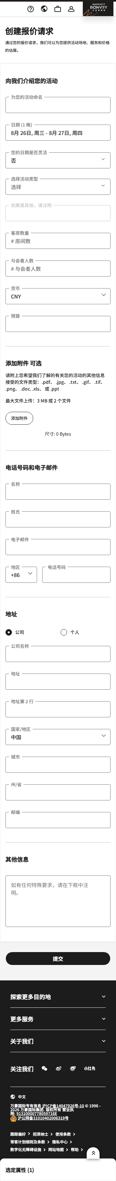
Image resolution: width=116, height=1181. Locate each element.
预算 (15, 315)
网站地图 (56, 1149)
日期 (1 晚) (21, 124)
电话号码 (57, 567)
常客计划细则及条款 (27, 1142)
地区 (15, 567)
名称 (15, 484)
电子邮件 (20, 539)
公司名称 (20, 645)
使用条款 (63, 1134)
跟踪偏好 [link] (18, 1134)
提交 (58, 958)
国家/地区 (21, 729)
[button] (103, 158)
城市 (15, 756)
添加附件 (19, 418)
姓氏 (15, 511)
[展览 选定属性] (93, 1153)
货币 (15, 288)
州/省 (16, 784)
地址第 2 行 (22, 701)
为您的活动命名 (27, 96)
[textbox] (58, 105)
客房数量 (20, 232)
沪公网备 (25, 1117)
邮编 (15, 812)
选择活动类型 (24, 178)
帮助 (75, 1149)
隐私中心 (60, 1142)
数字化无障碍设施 (25, 1149)
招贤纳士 (40, 1134)
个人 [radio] (74, 632)
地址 (15, 673)
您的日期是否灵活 (29, 152)
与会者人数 (22, 260)
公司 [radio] (19, 632)
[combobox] (58, 296)
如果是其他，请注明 (31, 205)
